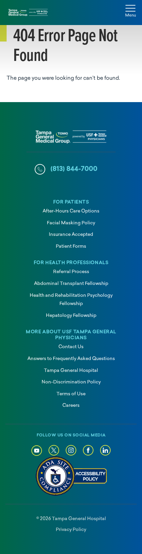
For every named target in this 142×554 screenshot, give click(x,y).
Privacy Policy (71, 529)
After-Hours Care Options (71, 211)
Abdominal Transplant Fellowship (71, 283)
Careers (71, 405)
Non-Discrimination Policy (71, 382)
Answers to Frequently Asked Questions (71, 358)
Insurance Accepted (71, 234)
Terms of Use (71, 394)
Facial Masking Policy (71, 223)
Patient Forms (71, 246)
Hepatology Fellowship (71, 315)
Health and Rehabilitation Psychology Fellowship (71, 300)
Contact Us (71, 347)
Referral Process (71, 271)
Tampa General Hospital (71, 370)
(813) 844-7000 (74, 169)
